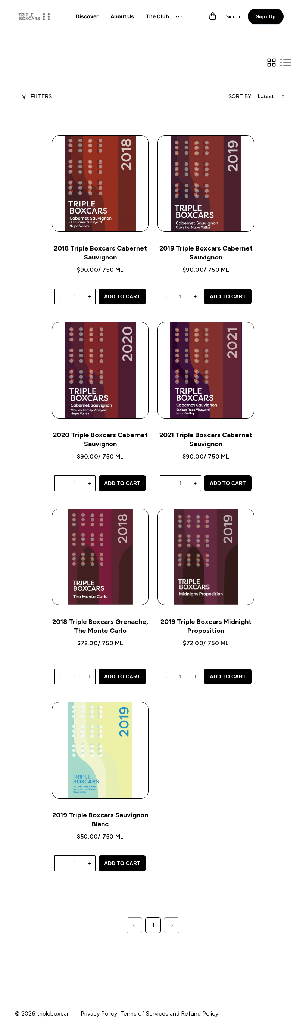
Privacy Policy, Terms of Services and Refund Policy (149, 1013)
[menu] (126, 16)
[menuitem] (87, 16)
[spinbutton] (75, 296)
